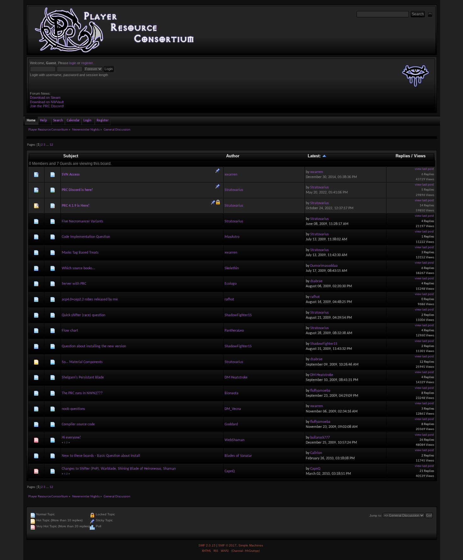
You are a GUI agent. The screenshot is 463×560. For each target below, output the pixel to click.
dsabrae (316, 281)
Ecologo (231, 284)
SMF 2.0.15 (206, 545)
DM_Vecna (233, 409)
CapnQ (230, 471)
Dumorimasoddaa (324, 266)
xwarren (231, 174)
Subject (70, 156)
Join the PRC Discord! (47, 106)
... (47, 145)
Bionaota (231, 393)
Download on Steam (45, 97)
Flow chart (70, 331)
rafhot (229, 299)
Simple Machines (250, 545)
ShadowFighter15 (238, 315)
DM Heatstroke (236, 377)
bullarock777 (320, 438)
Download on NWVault (47, 102)
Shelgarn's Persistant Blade (83, 377)
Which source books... (78, 268)
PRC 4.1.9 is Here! (75, 206)
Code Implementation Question (86, 237)
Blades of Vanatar (238, 456)
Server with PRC (74, 284)
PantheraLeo (234, 331)
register (87, 63)
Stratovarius (234, 190)
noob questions (73, 409)
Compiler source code (78, 424)
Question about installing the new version (94, 346)
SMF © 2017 (227, 545)
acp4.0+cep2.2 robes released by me (90, 299)
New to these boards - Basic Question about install (101, 456)
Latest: (315, 156)
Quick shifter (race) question (83, 315)
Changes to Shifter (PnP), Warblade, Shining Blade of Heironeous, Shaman (119, 469)
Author (232, 156)
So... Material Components (82, 362)
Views (420, 156)
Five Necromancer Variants (82, 221)
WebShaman (234, 440)
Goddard (231, 424)
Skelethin (232, 268)
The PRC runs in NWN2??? (82, 393)
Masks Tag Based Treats (80, 253)
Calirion (316, 453)
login (72, 63)
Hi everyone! (71, 438)
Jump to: (375, 515)
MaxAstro (232, 237)
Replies (403, 156)
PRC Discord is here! (77, 190)
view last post (424, 169)
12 (51, 145)
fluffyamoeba (320, 391)
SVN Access (71, 174)
